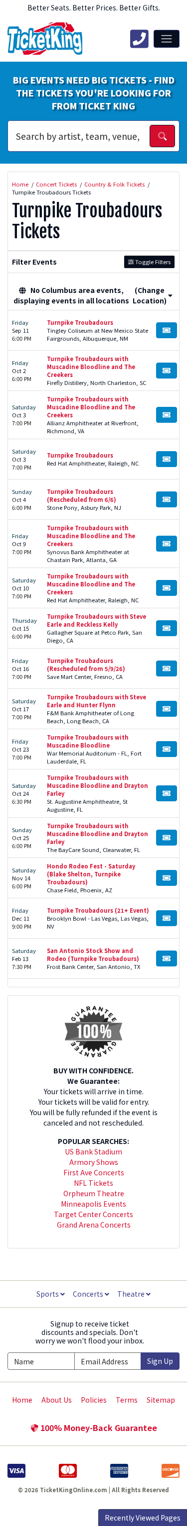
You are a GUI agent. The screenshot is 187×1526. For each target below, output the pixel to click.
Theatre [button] (131, 1294)
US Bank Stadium (93, 1151)
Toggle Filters (152, 262)
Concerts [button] (89, 1294)
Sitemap (161, 1400)
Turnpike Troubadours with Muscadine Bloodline (87, 741)
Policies (94, 1400)
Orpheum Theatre (93, 1193)
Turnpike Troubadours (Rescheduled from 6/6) (81, 495)
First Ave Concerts (93, 1172)
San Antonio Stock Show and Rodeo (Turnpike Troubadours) (93, 954)
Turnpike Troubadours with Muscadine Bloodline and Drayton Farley (97, 785)
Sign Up (160, 1361)
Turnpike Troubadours (80, 322)
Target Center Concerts (93, 1214)
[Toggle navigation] (167, 39)
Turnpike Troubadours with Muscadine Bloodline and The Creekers (91, 367)
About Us (56, 1400)
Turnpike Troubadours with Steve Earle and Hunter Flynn (96, 701)
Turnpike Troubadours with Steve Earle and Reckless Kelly (96, 620)
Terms (127, 1400)
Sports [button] (48, 1294)
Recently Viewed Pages (143, 1518)
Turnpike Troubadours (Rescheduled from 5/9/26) (86, 664)
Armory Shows (93, 1162)
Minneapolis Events (93, 1204)
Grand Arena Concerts (94, 1225)
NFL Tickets (93, 1183)
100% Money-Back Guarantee (97, 1427)
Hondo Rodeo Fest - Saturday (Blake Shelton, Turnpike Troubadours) (91, 874)
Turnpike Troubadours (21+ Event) (98, 910)
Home (22, 1400)
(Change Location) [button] (150, 295)
